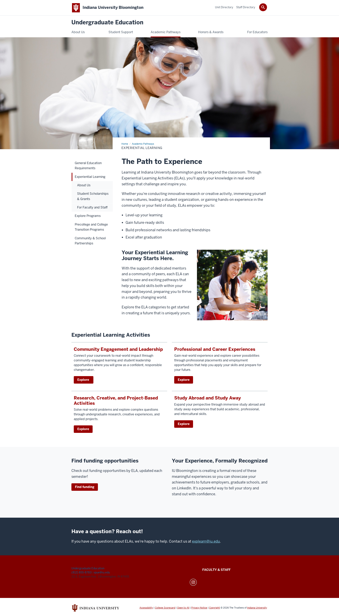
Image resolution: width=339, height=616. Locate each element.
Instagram (193, 582)
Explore (83, 380)
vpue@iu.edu (102, 572)
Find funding (84, 487)
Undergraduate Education (107, 22)
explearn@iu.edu (206, 541)
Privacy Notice (199, 607)
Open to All (183, 607)
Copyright (214, 607)
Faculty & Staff (216, 570)
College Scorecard (165, 607)
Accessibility (146, 607)
